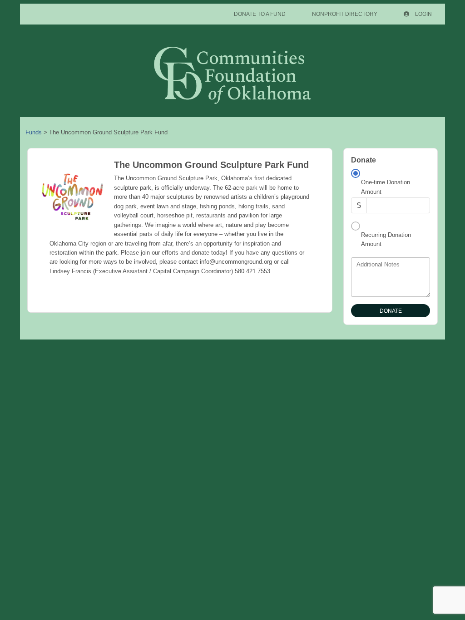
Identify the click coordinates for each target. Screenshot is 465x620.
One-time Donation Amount (385, 187)
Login (423, 14)
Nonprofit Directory (344, 14)
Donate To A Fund (260, 14)
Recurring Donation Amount (386, 239)
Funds (33, 132)
